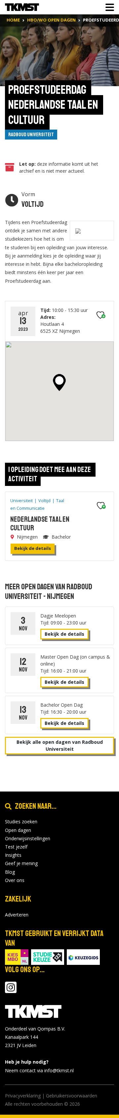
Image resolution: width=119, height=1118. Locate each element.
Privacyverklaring (23, 1095)
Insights (13, 855)
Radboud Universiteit (31, 134)
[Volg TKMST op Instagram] (11, 990)
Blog (10, 872)
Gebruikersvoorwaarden (71, 1095)
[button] (59, 382)
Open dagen (18, 830)
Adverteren (16, 915)
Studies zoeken (21, 821)
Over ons (14, 880)
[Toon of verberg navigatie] (107, 7)
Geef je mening (21, 863)
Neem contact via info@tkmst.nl (39, 1070)
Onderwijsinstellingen (27, 838)
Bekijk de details (32, 548)
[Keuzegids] (83, 956)
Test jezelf (16, 847)
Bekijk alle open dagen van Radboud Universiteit (60, 745)
